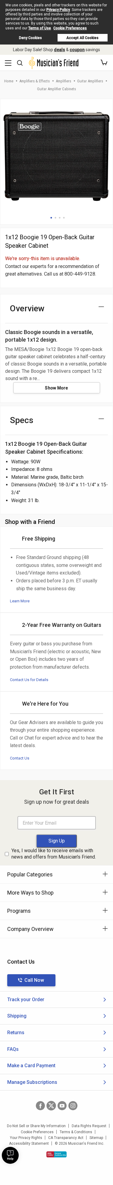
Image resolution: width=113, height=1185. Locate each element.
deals (59, 49)
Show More (56, 388)
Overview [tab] (27, 308)
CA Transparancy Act (65, 1138)
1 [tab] (51, 218)
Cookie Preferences (70, 28)
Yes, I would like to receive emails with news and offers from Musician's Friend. (53, 854)
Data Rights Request (89, 1126)
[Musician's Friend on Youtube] (62, 1105)
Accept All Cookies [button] (82, 38)
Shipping (17, 1016)
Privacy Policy (58, 10)
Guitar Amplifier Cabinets (56, 89)
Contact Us (19, 758)
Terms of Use (39, 28)
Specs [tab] (21, 420)
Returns (15, 1032)
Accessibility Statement (29, 1143)
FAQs (13, 1049)
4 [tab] (64, 218)
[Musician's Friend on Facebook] (40, 1105)
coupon (77, 49)
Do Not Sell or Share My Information (36, 1126)
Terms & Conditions (76, 1132)
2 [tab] (55, 218)
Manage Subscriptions (32, 1082)
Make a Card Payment (31, 1065)
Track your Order (25, 999)
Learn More (20, 601)
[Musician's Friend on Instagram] (72, 1105)
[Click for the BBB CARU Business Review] (56, 1154)
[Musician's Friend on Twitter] (51, 1105)
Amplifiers (63, 81)
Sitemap (96, 1138)
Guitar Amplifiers (90, 81)
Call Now (34, 980)
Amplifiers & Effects (34, 81)
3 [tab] (60, 218)
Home (8, 81)
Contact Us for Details (29, 679)
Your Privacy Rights (26, 1138)
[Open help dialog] (10, 1155)
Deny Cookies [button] (30, 38)
